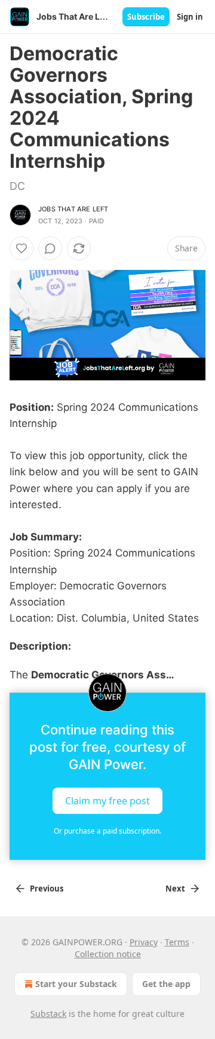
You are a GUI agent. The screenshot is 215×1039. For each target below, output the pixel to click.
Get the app (166, 983)
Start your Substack (76, 983)
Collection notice (108, 954)
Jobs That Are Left (73, 209)
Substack (48, 1013)
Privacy (144, 942)
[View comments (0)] (50, 248)
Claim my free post (107, 800)
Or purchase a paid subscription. (107, 831)
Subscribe (146, 16)
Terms (177, 942)
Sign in (190, 16)
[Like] (21, 248)
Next (175, 888)
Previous (46, 888)
